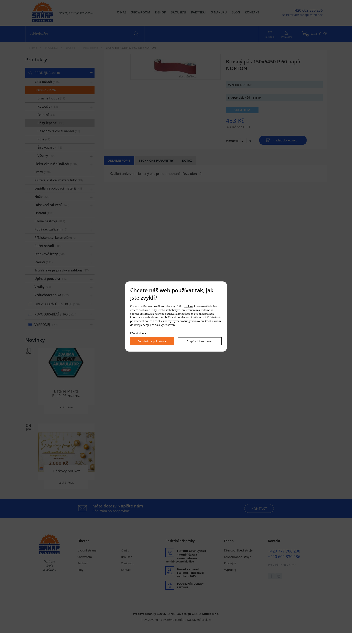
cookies (188, 306)
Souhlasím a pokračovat (152, 341)
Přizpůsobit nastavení (200, 341)
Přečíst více (137, 333)
